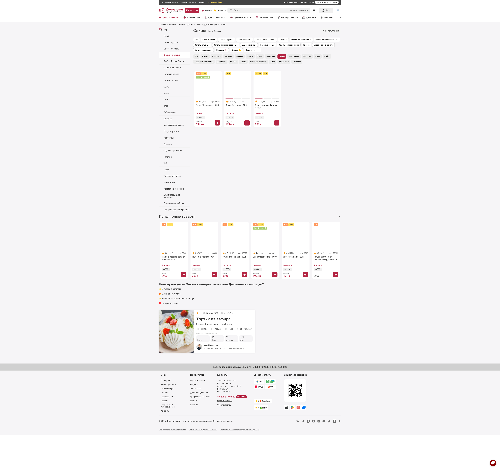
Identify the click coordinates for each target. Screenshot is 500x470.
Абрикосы (221, 62)
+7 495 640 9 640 (226, 396)
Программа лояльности (200, 397)
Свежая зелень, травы (265, 40)
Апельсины (284, 62)
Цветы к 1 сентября (217, 17)
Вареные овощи (267, 45)
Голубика (297, 62)
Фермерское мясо (289, 17)
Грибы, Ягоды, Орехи (174, 61)
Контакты (165, 411)
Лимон (250, 56)
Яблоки (205, 56)
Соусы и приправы (173, 150)
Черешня (307, 56)
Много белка (330, 17)
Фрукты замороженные (289, 45)
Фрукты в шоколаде (203, 50)
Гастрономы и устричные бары (168, 406)
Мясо (166, 93)
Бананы (239, 56)
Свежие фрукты (226, 40)
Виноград (271, 56)
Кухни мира (169, 182)
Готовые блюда (171, 74)
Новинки (208, 10)
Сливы (282, 56)
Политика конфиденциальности (203, 430)
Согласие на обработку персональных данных (239, 430)
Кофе (166, 169)
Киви (273, 62)
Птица (167, 99)
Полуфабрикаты (171, 131)
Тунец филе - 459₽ (170, 17)
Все (196, 40)
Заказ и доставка (168, 384)
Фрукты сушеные (202, 45)
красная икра (303, 10)
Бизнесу (202, 2)
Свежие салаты (244, 40)
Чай (165, 163)
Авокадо (228, 56)
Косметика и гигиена (174, 189)
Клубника (216, 56)
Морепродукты (171, 42)
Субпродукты (170, 112)
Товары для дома (172, 176)
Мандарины (294, 56)
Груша (259, 56)
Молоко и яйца (171, 80)
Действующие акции (199, 393)
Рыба (166, 36)
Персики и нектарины (204, 62)
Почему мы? (166, 380)
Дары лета (311, 17)
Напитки (168, 157)
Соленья (283, 40)
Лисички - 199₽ (266, 17)
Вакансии (194, 405)
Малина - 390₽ (193, 17)
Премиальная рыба (242, 17)
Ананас (233, 62)
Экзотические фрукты (323, 45)
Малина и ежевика (258, 62)
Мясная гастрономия (174, 125)
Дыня (317, 56)
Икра (166, 29)
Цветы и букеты (172, 49)
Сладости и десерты (173, 67)
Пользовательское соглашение (172, 430)
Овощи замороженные (301, 40)
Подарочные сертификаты (176, 209)
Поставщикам (167, 397)
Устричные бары (215, 2)
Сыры (166, 87)
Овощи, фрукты (172, 55)
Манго (243, 62)
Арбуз (327, 56)
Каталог (190, 10)
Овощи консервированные (327, 40)
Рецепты (192, 2)
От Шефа (168, 118)
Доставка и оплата (169, 2)
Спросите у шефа (197, 380)
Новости (164, 401)
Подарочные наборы (174, 203)
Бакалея (168, 144)
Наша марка (251, 50)
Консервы (169, 138)
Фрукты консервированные (226, 45)
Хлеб (166, 106)
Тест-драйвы (195, 389)
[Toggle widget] (493, 463)
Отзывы (183, 2)
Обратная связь (224, 405)
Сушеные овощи (249, 45)
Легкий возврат (167, 389)
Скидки (235, 50)
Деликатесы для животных (172, 196)
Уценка (306, 45)
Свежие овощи (208, 40)
